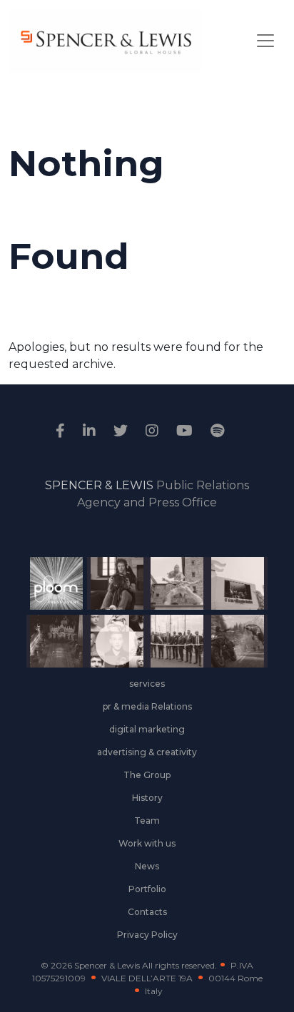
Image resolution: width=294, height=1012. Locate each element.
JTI (50, 592)
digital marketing (147, 729)
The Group (147, 775)
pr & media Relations (147, 706)
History (147, 797)
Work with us (147, 843)
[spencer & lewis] (62, 430)
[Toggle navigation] (265, 40)
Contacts (147, 911)
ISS (110, 657)
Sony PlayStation (111, 599)
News (147, 866)
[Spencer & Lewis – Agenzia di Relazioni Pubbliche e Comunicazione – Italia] (105, 41)
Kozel (231, 599)
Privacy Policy (147, 934)
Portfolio (147, 889)
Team (147, 820)
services (147, 683)
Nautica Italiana (171, 650)
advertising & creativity (147, 752)
